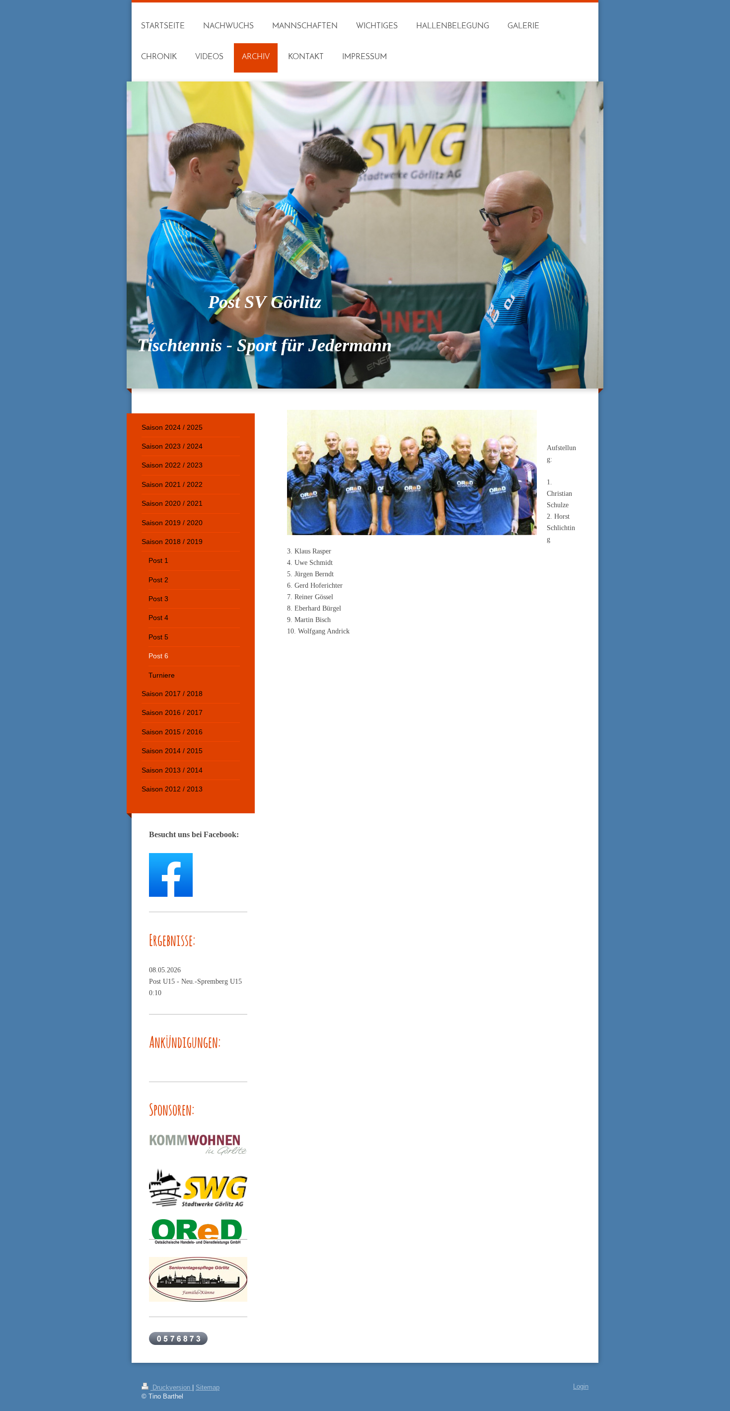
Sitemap (207, 1387)
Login (580, 1386)
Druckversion (171, 1387)
